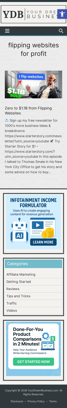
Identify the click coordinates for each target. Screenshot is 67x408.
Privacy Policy (36, 401)
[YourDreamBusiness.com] (33, 14)
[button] (62, 14)
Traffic (11, 303)
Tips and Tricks (18, 296)
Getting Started (18, 282)
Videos (11, 310)
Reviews (12, 289)
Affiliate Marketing (20, 274)
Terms (53, 401)
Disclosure (17, 401)
